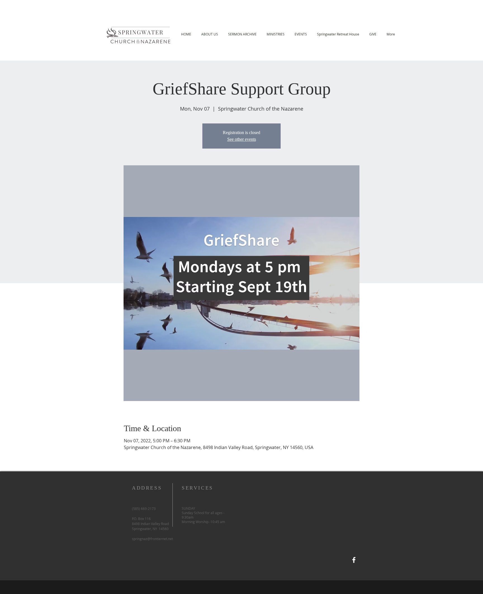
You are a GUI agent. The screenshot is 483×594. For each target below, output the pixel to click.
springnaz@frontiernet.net (152, 538)
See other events (241, 139)
